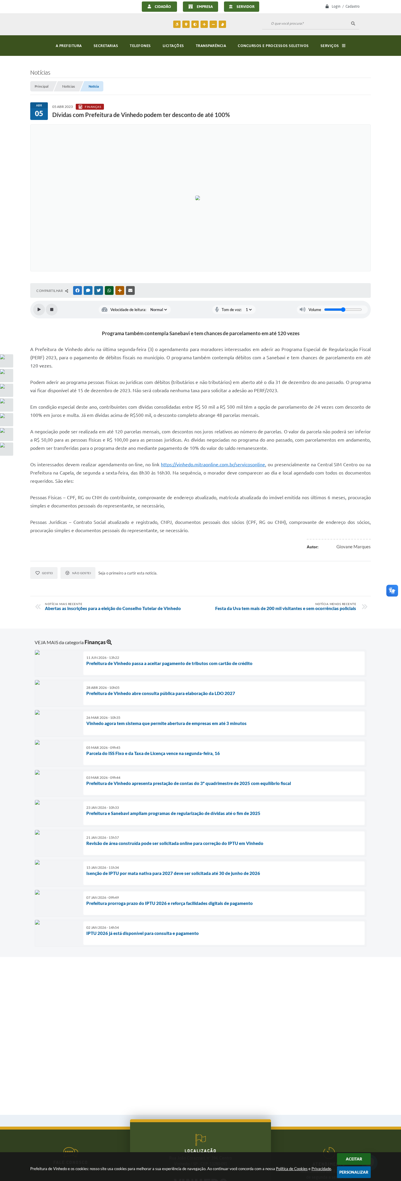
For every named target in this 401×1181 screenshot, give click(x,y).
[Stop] (52, 309)
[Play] (39, 309)
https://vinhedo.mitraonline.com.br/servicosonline (213, 464)
